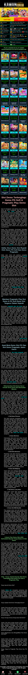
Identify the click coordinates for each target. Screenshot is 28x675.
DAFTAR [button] (7, 19)
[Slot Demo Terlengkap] (14, 6)
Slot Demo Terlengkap (16, 666)
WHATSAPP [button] (18, 674)
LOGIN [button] (21, 19)
